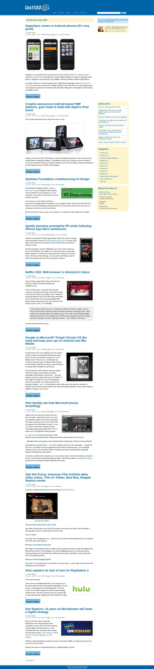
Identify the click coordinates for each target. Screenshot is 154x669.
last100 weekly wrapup (108, 158)
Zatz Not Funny (68, 490)
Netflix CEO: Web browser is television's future (57, 272)
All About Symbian (105, 197)
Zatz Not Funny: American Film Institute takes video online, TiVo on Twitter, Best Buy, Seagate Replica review (58, 477)
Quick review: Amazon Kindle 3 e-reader (112, 142)
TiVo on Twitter (30, 535)
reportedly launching (84, 458)
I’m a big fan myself (32, 435)
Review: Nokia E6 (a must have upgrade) (113, 117)
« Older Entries (29, 660)
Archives (68, 13)
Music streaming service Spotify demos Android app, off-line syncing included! (63, 441)
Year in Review (105, 179)
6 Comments (60, 349)
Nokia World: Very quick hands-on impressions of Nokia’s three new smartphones (110, 132)
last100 (121, 20)
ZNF (43, 486)
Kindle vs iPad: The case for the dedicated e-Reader (109, 138)
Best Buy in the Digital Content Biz (38, 545)
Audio (43, 116)
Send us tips (82, 13)
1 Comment (63, 235)
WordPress (85, 666)
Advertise (61, 13)
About (54, 13)
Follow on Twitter (121, 31)
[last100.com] (37, 7)
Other (102, 166)
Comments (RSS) (82, 668)
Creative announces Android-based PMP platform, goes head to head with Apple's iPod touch (57, 107)
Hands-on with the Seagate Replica (38, 559)
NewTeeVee (103, 206)
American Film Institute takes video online (40, 525)
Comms (103, 155)
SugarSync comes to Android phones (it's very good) (57, 27)
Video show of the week (108, 176)
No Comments (65, 34)
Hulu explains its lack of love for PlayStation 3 (57, 570)
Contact (75, 13)
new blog (53, 193)
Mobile (44, 34)
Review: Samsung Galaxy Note (109, 107)
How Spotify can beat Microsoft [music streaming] (51, 404)
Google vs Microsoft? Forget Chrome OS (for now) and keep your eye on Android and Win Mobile (56, 340)
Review (49, 34)
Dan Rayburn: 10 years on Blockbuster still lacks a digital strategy (58, 610)
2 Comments (60, 278)
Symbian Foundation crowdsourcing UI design (57, 179)
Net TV (44, 278)
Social (102, 171)
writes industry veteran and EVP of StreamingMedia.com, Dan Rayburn (41, 635)
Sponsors (103, 174)
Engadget (102, 201)
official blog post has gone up (57, 240)
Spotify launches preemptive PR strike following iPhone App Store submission (58, 227)
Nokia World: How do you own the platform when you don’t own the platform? (110, 112)
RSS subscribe (110, 31)
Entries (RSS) (71, 668)
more (123, 28)
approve (56, 249)
